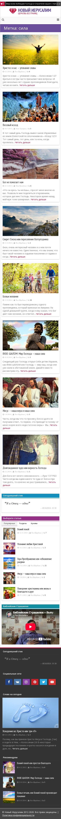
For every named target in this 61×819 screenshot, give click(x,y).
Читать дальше (27, 85)
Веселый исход (10, 124)
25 (45, 565)
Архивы (34, 523)
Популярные (9, 523)
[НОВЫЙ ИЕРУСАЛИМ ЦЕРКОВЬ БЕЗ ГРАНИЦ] (13, 11)
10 (31, 300)
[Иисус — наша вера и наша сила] (9, 578)
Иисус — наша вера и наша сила (19, 410)
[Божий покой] (9, 534)
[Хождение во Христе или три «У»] (30, 713)
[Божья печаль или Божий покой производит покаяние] (9, 797)
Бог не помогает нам (13, 182)
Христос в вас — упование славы (19, 67)
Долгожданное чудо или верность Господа (24, 467)
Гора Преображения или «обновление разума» (34, 560)
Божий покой (23, 529)
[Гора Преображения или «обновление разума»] (9, 563)
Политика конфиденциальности (18, 815)
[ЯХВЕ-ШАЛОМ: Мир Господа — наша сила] (9, 782)
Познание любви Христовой (30, 544)
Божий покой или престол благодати (34, 763)
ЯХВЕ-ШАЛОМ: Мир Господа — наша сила (24, 353)
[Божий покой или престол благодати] (9, 767)
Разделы (23, 523)
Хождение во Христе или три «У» (19, 731)
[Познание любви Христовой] (9, 548)
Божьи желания (10, 296)
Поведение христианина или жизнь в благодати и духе (34, 590)
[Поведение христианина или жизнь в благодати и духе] (9, 593)
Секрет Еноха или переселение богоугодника (25, 239)
